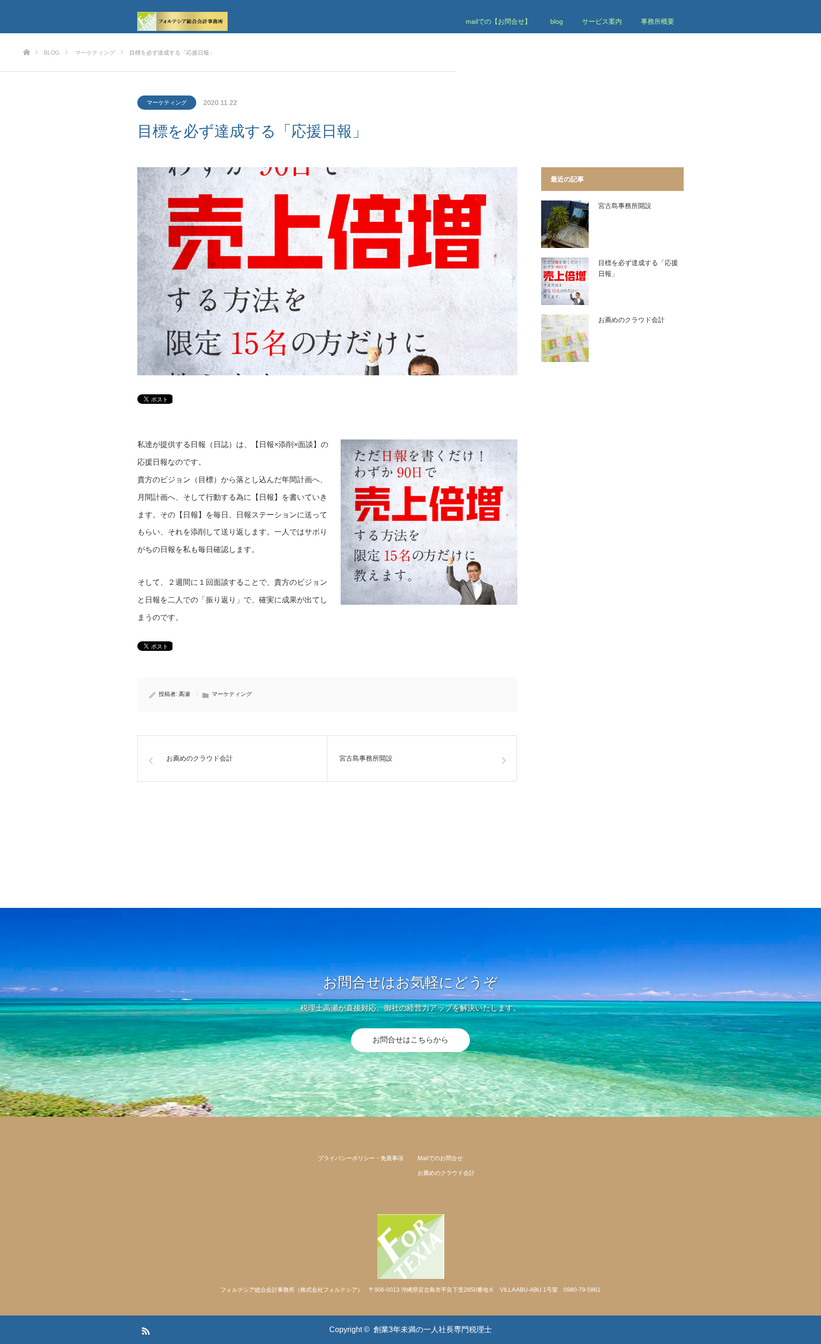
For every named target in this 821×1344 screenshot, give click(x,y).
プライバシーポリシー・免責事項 (360, 1158)
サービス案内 (602, 21)
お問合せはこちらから (410, 1040)
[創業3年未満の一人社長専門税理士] (227, 21)
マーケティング (167, 102)
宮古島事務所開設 (624, 206)
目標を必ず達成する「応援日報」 (638, 268)
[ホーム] (26, 36)
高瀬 (184, 694)
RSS (144, 1329)
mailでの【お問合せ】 (498, 21)
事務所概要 (657, 21)
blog (556, 21)
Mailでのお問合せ (440, 1158)
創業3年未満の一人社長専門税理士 (432, 1329)
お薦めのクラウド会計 (631, 320)
